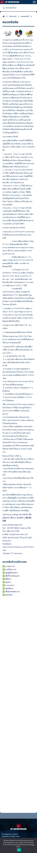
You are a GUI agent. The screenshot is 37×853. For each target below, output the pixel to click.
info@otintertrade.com (18, 534)
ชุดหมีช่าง (21, 518)
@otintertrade (13, 537)
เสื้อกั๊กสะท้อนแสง (12, 576)
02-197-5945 (13, 528)
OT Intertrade (16, 553)
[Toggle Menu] (34, 2)
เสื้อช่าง (13, 518)
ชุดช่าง (8, 582)
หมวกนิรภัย (23, 514)
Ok (19, 850)
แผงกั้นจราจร (10, 569)
